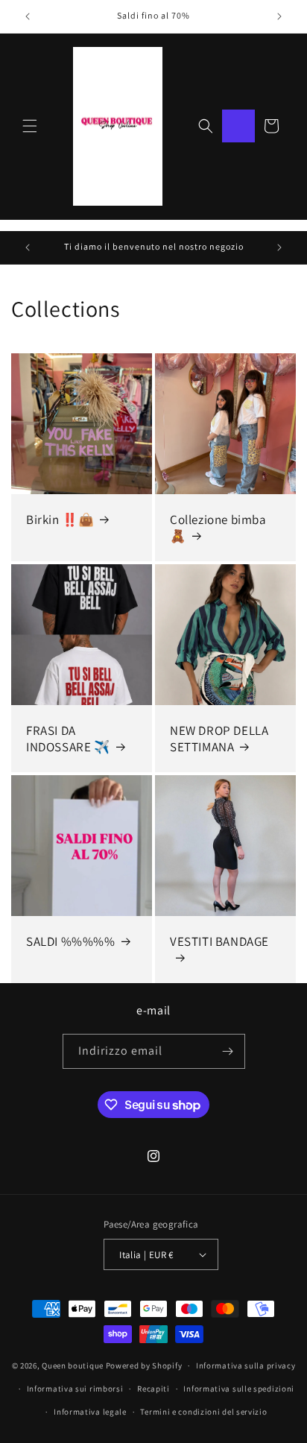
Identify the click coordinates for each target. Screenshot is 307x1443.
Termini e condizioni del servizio (203, 1411)
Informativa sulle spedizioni (238, 1388)
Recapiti (153, 1388)
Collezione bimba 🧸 (218, 527)
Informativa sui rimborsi (75, 1388)
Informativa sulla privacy (246, 1365)
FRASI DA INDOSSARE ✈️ (68, 738)
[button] (29, 126)
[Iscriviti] (228, 1051)
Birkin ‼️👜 (60, 519)
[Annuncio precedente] (27, 16)
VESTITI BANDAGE (219, 941)
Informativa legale (90, 1411)
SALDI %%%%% (70, 941)
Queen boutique (74, 1365)
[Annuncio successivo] (279, 16)
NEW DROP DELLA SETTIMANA (219, 738)
